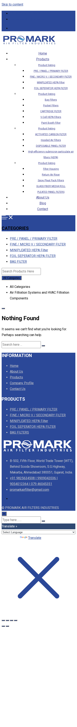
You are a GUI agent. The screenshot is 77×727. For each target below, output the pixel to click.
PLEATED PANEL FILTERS (50, 192)
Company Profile (22, 383)
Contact (42, 209)
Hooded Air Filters (51, 140)
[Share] (11, 620)
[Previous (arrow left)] (3, 626)
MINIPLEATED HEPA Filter (51, 82)
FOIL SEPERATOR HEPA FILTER (51, 88)
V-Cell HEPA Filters (50, 117)
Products (42, 59)
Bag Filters (51, 99)
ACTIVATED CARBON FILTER (51, 134)
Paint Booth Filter (51, 122)
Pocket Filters (51, 105)
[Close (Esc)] (15, 620)
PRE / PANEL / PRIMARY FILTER (51, 71)
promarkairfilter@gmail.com (28, 19)
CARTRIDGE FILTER (50, 111)
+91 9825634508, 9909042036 (29, 13)
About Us (42, 197)
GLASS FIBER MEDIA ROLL (51, 186)
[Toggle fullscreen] (7, 620)
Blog (42, 203)
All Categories (11, 277)
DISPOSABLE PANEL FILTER (51, 145)
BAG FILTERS (19, 432)
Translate (34, 538)
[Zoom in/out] (3, 620)
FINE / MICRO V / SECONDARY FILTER (51, 76)
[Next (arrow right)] (7, 626)
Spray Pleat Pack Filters (51, 180)
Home (42, 53)
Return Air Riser (51, 174)
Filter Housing (51, 169)
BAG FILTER (18, 262)
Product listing (46, 65)
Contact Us (17, 389)
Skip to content (12, 4)
